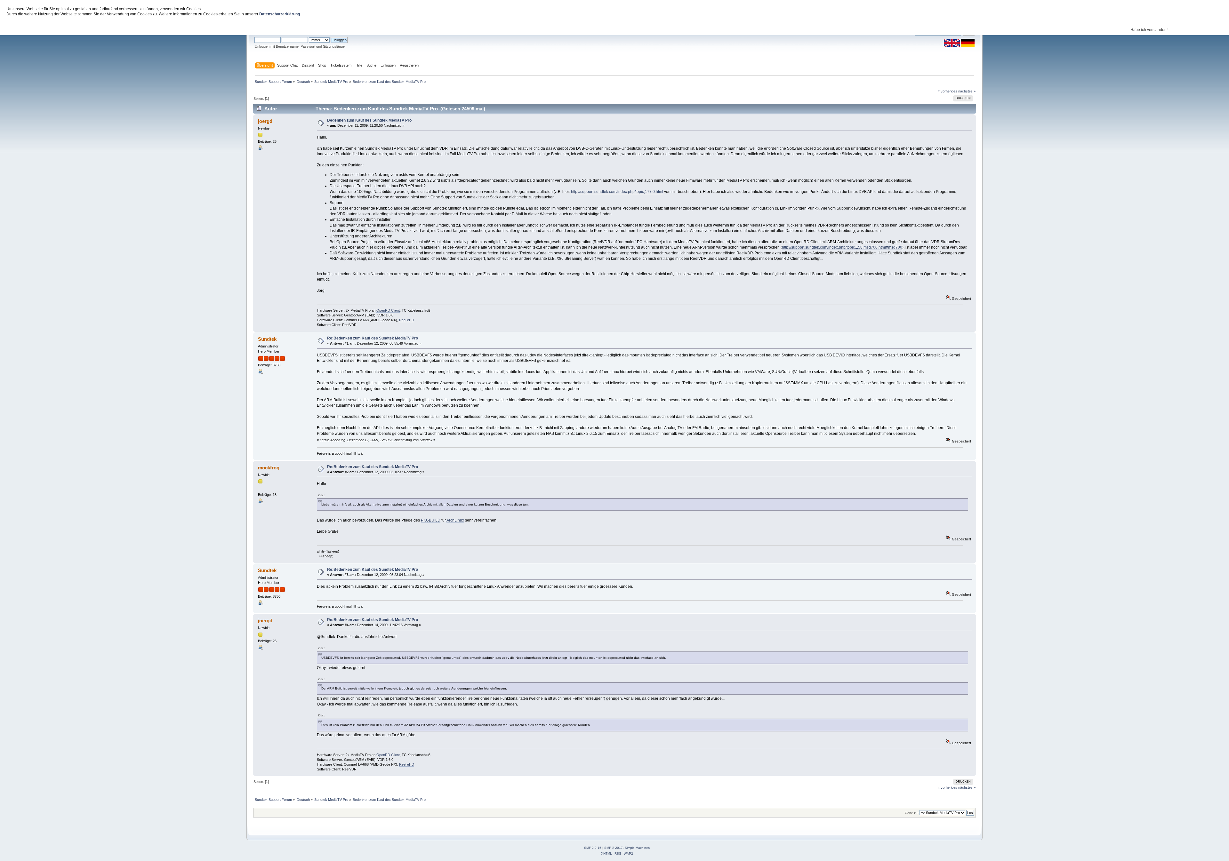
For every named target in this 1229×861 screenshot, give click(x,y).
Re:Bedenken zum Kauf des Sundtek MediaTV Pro (372, 338)
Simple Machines (637, 847)
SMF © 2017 (613, 847)
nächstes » (967, 91)
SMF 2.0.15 (592, 847)
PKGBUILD (430, 520)
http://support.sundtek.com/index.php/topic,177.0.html (617, 191)
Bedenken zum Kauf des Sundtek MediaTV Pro (369, 120)
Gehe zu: (912, 813)
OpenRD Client (388, 310)
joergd (265, 121)
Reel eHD (406, 320)
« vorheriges (947, 91)
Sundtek (267, 339)
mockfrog (268, 467)
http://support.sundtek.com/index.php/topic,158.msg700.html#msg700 (842, 247)
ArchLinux (455, 520)
